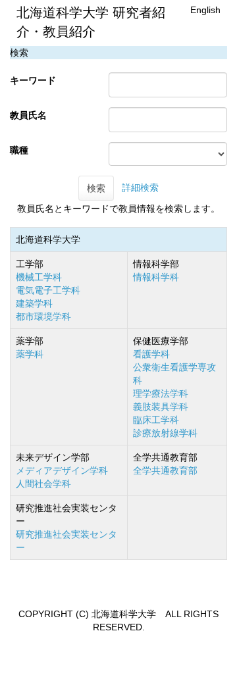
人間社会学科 (43, 483)
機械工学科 (39, 277)
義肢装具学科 (160, 406)
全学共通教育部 (165, 470)
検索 (96, 188)
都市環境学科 (43, 316)
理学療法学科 (160, 393)
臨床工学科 (156, 420)
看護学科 (151, 354)
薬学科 (29, 354)
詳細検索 (140, 187)
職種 (19, 150)
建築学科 (34, 303)
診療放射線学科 (165, 433)
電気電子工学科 (48, 290)
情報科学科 (156, 277)
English (205, 10)
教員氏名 (28, 115)
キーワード (33, 80)
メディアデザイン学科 (62, 470)
